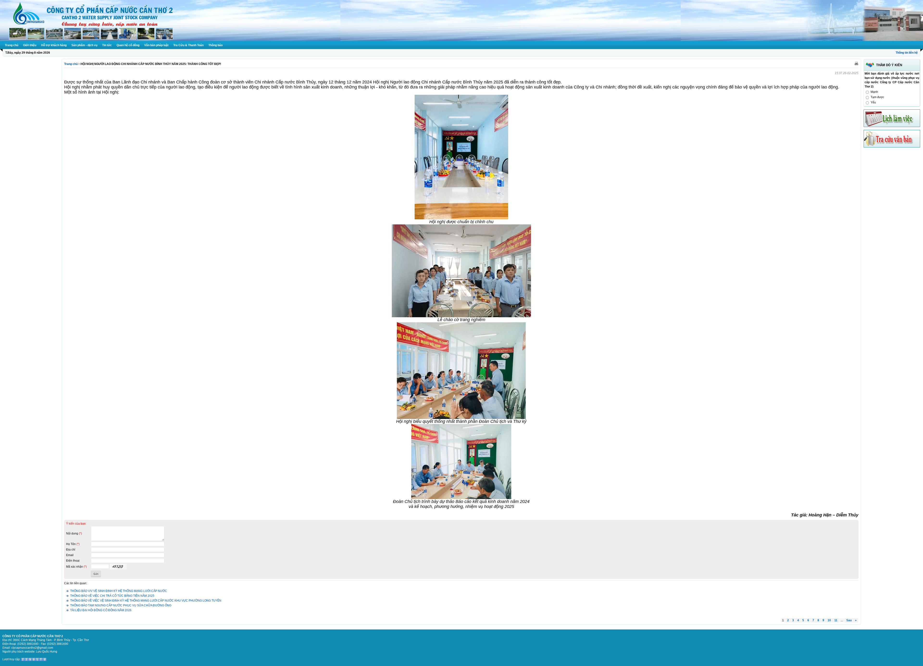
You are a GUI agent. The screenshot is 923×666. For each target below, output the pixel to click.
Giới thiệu (29, 45)
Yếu (873, 102)
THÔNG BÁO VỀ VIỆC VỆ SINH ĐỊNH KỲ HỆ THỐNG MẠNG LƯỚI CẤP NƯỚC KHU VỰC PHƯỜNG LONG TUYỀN (145, 600)
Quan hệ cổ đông (128, 45)
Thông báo (215, 45)
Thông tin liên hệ (907, 52)
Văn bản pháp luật (156, 45)
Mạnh (874, 92)
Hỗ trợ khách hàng (54, 45)
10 (829, 620)
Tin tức (107, 45)
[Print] (856, 63)
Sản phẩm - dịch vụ (84, 45)
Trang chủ (11, 45)
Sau (849, 620)
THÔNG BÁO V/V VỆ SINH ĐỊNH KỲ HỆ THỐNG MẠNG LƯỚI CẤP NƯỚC (118, 591)
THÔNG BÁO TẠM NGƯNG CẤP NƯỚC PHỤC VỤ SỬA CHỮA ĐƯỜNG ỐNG (120, 605)
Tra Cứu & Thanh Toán (188, 45)
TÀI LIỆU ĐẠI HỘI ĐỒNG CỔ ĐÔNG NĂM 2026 (100, 610)
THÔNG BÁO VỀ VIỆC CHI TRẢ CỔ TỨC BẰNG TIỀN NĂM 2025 (112, 595)
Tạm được (877, 97)
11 (835, 620)
